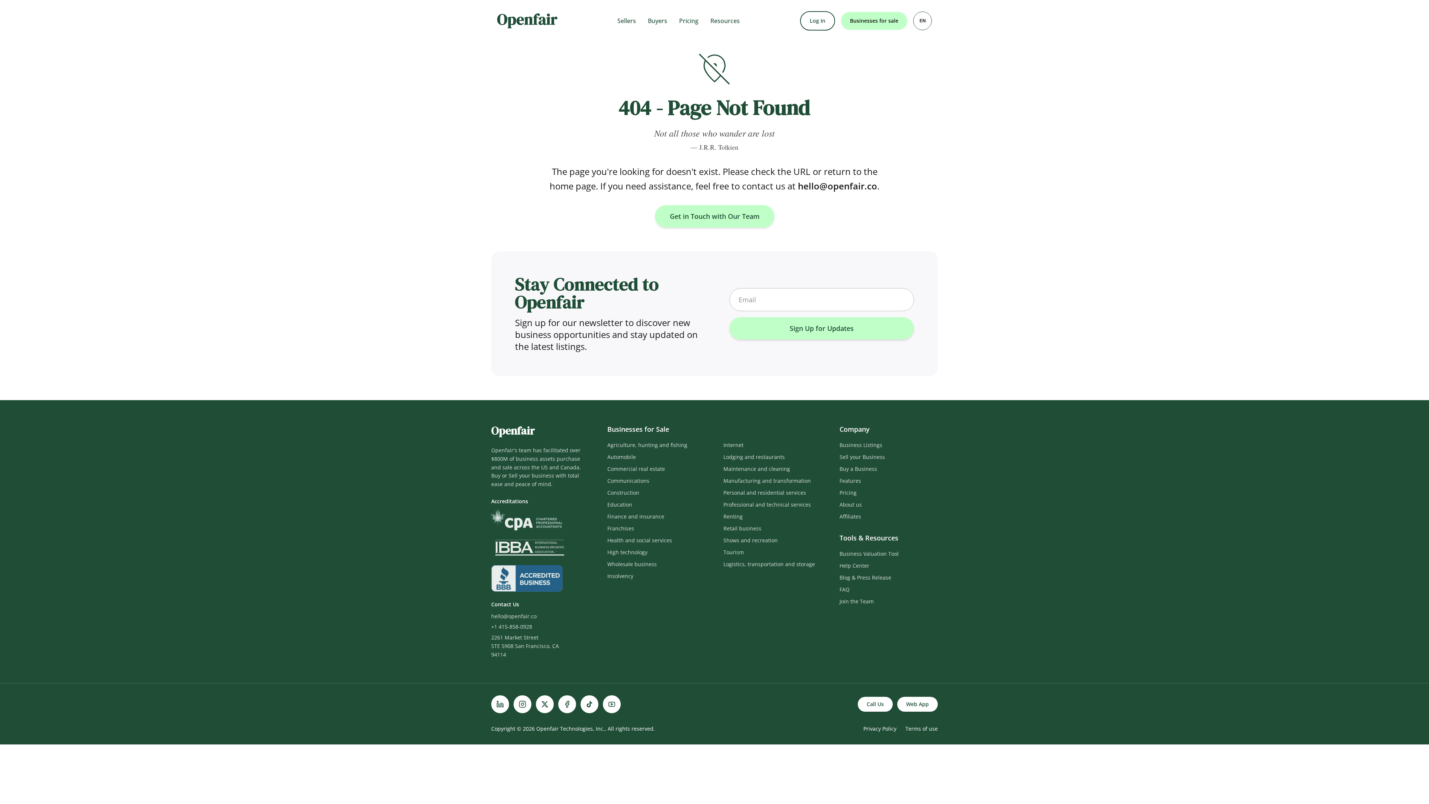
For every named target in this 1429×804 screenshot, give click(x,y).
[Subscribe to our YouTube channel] (612, 704)
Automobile (621, 456)
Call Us (875, 704)
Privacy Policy (879, 728)
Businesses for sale (874, 20)
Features (850, 480)
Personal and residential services (764, 492)
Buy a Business (858, 468)
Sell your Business (862, 456)
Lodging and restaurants (754, 456)
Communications (628, 480)
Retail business (742, 528)
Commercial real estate (636, 468)
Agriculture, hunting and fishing (647, 445)
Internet (733, 445)
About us (851, 504)
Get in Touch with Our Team (715, 216)
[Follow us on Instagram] (522, 704)
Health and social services (639, 540)
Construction (623, 492)
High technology (627, 552)
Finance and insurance (635, 516)
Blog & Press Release (865, 577)
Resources (725, 21)
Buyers (657, 21)
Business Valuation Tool (869, 553)
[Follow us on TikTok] (589, 704)
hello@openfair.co (837, 186)
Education (619, 504)
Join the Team (857, 601)
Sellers (626, 21)
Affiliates (850, 516)
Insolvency (620, 576)
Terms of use (921, 728)
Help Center (854, 565)
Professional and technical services (767, 504)
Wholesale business (632, 564)
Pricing (688, 21)
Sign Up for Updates (822, 328)
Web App (917, 704)
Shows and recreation (750, 540)
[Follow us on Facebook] (567, 704)
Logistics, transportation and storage (769, 564)
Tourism (733, 552)
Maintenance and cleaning (756, 468)
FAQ (845, 589)
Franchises (620, 528)
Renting (733, 516)
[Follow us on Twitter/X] (545, 704)
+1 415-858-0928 (511, 626)
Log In (817, 20)
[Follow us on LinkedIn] (500, 704)
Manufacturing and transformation (767, 480)
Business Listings (861, 445)
